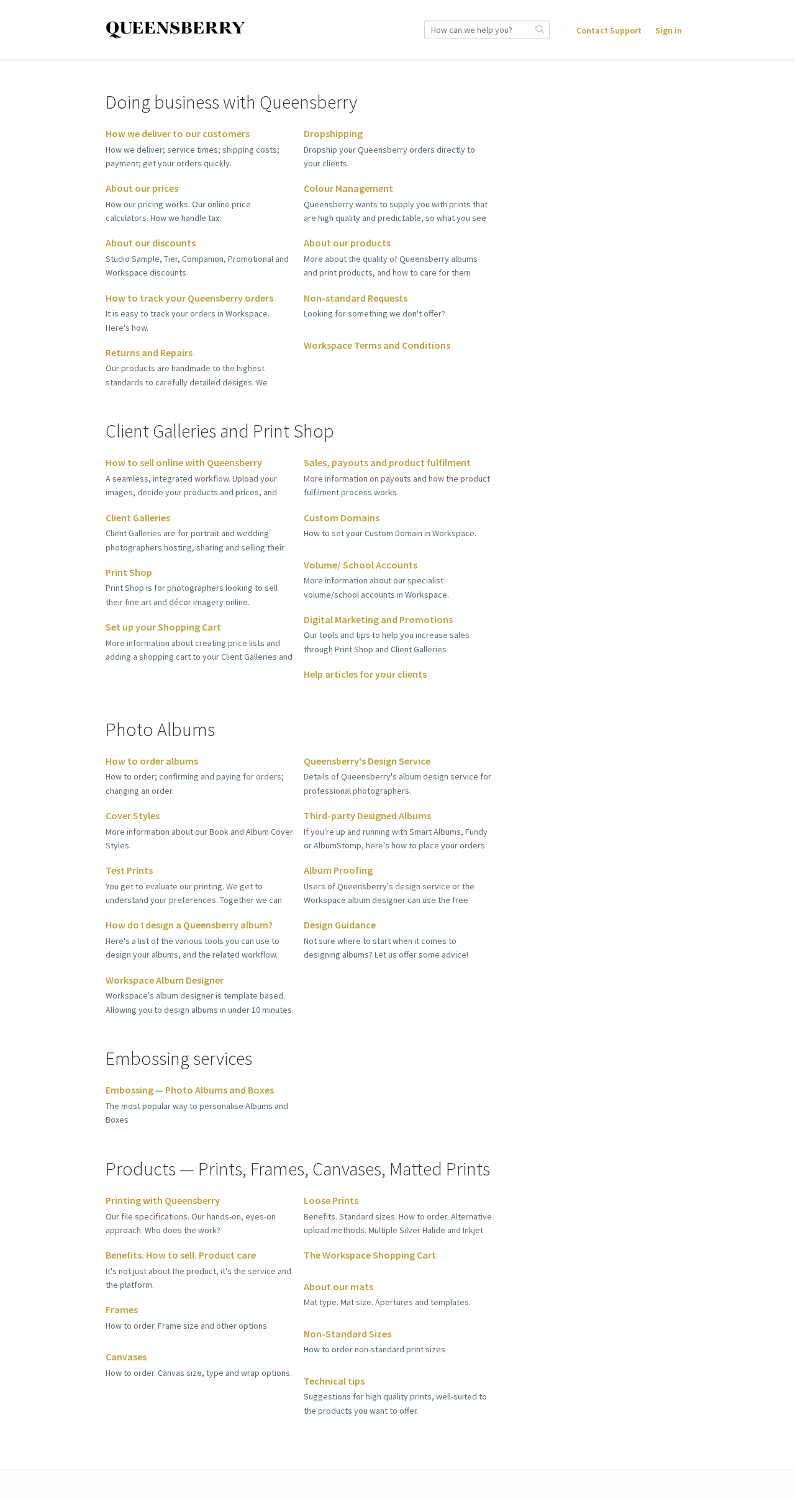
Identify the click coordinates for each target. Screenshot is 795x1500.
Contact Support (609, 30)
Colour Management (348, 188)
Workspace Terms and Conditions (377, 345)
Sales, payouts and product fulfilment (387, 462)
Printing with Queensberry (163, 1200)
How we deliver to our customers (178, 133)
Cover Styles (133, 815)
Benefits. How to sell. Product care (181, 1255)
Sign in (668, 30)
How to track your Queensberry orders (189, 298)
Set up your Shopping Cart (163, 627)
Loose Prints (331, 1200)
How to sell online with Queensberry (184, 462)
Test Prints (129, 870)
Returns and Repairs (149, 352)
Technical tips (334, 1381)
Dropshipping (333, 133)
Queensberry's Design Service (367, 761)
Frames (122, 1309)
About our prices (142, 188)
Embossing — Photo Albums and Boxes (190, 1090)
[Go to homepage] (175, 30)
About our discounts (151, 242)
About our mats (338, 1286)
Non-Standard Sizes (347, 1333)
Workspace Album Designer (165, 980)
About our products (347, 242)
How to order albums (152, 761)
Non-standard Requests (355, 298)
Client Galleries (138, 517)
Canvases (126, 1356)
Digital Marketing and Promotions (378, 619)
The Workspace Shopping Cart (370, 1255)
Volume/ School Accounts (360, 565)
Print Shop (129, 572)
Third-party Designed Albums (367, 815)
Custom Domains (341, 517)
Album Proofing (338, 870)
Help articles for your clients (365, 674)
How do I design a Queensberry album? (189, 924)
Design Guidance (340, 924)
